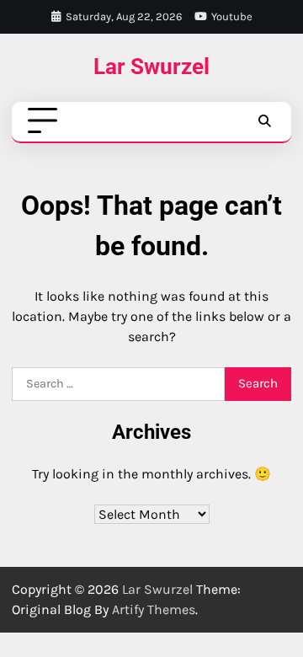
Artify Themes (153, 609)
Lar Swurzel (151, 66)
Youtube (231, 16)
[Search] (264, 121)
